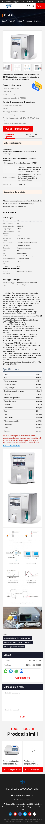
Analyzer (19, 21)
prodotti (11, 21)
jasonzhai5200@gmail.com (14, 2)
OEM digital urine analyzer (14, 647)
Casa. (4, 21)
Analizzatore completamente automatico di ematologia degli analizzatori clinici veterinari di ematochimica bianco (32, 762)
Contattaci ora (22, 678)
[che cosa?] (16, 671)
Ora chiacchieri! (11, 445)
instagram (30, 814)
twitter (25, 814)
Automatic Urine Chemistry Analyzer (17, 638)
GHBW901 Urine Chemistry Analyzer (17, 642)
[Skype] (10, 671)
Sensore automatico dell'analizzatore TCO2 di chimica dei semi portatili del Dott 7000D (11, 762)
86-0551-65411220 (36, 2)
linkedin (10, 814)
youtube (15, 814)
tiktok (34, 814)
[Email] (21, 671)
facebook (20, 814)
